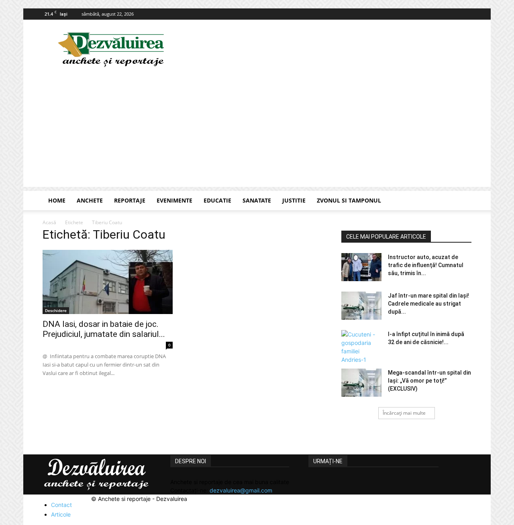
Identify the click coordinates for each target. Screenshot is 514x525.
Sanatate (257, 200)
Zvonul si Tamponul (349, 200)
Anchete (90, 200)
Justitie (294, 200)
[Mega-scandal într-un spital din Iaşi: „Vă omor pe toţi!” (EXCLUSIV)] (361, 383)
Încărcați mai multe (404, 412)
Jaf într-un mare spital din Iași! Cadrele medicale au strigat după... (428, 303)
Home (56, 200)
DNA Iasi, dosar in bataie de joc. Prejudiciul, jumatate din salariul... (104, 329)
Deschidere (56, 310)
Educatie (217, 200)
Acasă (49, 222)
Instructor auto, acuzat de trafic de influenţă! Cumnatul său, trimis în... (425, 265)
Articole (61, 514)
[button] (461, 201)
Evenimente (174, 200)
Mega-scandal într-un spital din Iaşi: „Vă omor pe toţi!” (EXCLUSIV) (429, 380)
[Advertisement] (257, 131)
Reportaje (129, 200)
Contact (61, 504)
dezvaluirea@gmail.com (241, 490)
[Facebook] (465, 14)
